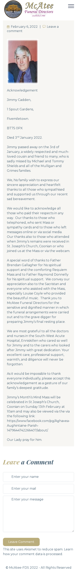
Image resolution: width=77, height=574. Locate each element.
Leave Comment (21, 542)
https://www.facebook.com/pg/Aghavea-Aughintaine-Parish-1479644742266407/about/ (38, 425)
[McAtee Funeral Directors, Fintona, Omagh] (35, 9)
